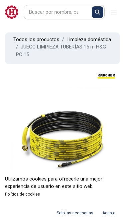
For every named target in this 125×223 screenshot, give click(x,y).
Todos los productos (36, 39)
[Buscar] (97, 12)
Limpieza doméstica (89, 39)
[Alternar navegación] (113, 12)
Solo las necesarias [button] (75, 213)
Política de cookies (22, 194)
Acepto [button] (108, 213)
